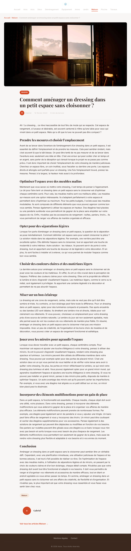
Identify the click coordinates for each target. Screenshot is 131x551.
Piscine (104, 9)
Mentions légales (61, 538)
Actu (25, 9)
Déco (39, 9)
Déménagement (52, 9)
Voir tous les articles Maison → (34, 523)
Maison (94, 9)
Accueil (17, 9)
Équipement (67, 9)
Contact (74, 538)
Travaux (113, 9)
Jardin (85, 9)
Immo (77, 9)
